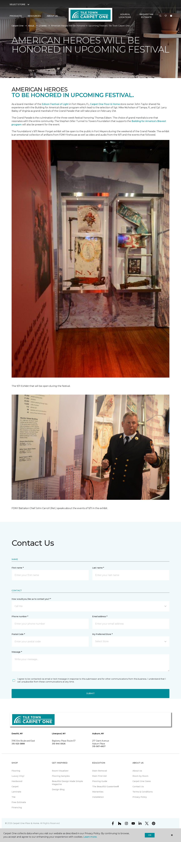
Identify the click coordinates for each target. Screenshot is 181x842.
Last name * (98, 568)
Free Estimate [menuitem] (19, 802)
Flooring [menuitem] (16, 770)
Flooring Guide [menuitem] (99, 781)
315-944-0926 (58, 743)
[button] (160, 16)
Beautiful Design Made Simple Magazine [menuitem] (67, 783)
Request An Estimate (146, 15)
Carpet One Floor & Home (105, 104)
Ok (149, 835)
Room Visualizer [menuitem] (60, 770)
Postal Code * (18, 634)
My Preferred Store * (102, 634)
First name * (18, 568)
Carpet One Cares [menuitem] (141, 781)
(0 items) (171, 16)
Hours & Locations (125, 15)
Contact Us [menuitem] (138, 786)
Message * (17, 652)
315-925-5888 (18, 743)
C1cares (43, 25)
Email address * (99, 616)
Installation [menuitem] (98, 797)
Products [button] (16, 16)
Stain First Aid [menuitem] (99, 776)
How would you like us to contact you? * (31, 599)
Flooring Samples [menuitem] (61, 776)
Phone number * (20, 616)
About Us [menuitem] (137, 770)
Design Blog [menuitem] (58, 789)
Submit (90, 693)
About (31, 25)
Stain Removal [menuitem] (99, 770)
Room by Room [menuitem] (140, 776)
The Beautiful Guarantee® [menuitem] (105, 786)
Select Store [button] (17, 4)
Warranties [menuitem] (97, 791)
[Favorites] (165, 16)
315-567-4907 (98, 746)
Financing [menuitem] (17, 807)
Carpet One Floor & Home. (26, 823)
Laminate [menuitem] (16, 791)
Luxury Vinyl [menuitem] (18, 776)
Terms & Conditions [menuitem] (142, 791)
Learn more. (90, 836)
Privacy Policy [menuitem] (139, 797)
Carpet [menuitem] (15, 786)
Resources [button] (34, 16)
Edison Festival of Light (55, 104)
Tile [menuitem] (13, 797)
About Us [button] (52, 16)
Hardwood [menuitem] (17, 781)
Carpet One (17, 25)
